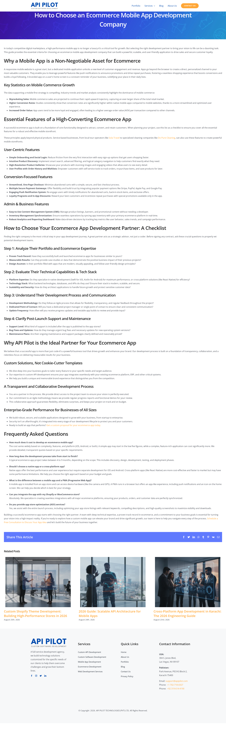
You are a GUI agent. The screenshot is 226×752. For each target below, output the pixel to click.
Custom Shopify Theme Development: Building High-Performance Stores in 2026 (38, 582)
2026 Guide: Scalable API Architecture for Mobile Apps (113, 582)
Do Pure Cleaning (166, 137)
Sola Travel (114, 137)
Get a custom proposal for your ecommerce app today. (73, 425)
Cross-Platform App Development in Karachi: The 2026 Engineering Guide (187, 582)
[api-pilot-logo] (44, 2)
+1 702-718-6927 (175, 684)
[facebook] (32, 676)
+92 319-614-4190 (175, 688)
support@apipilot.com (177, 681)
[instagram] (36, 676)
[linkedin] (45, 676)
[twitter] (41, 676)
